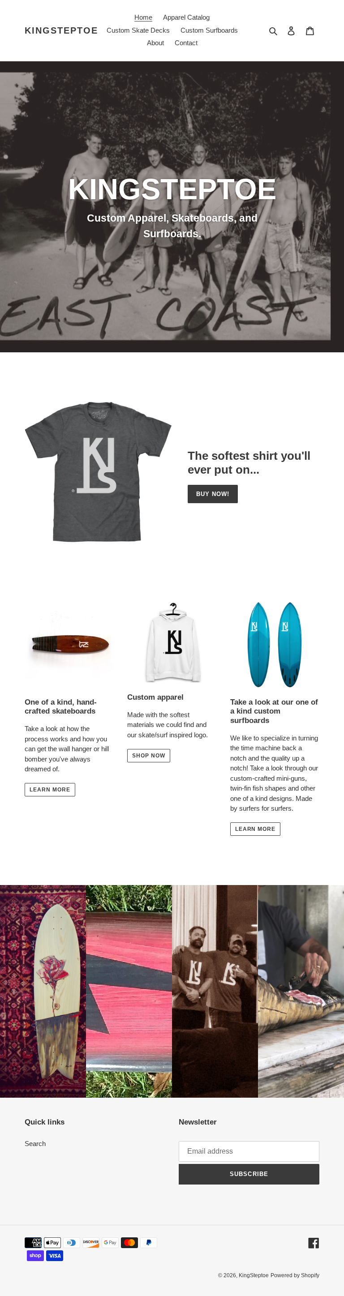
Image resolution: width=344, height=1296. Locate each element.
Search (35, 1143)
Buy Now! (212, 494)
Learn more (50, 790)
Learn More (255, 829)
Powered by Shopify (295, 1275)
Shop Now (148, 756)
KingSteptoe (61, 30)
